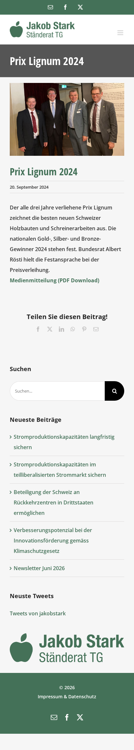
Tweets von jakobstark (38, 613)
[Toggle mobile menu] (120, 32)
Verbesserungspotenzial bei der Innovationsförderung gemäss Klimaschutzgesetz (53, 541)
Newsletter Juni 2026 (39, 568)
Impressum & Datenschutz (67, 696)
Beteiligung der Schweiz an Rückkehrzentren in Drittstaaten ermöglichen (53, 502)
